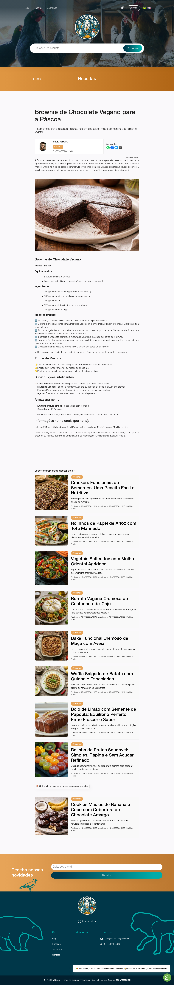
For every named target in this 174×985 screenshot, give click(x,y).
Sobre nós (52, 8)
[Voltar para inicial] (87, 40)
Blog (27, 8)
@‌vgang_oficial (89, 921)
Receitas (38, 8)
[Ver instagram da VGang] (123, 9)
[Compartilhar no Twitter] (116, 149)
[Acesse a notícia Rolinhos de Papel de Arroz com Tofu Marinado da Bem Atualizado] (51, 545)
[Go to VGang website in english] (149, 8)
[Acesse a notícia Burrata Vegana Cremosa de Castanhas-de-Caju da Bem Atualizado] (51, 624)
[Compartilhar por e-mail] (120, 149)
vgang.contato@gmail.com (116, 939)
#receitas (77, 477)
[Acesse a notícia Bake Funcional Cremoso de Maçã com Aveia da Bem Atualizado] (51, 660)
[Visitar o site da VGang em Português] (144, 8)
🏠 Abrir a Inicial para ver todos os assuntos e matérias (62, 786)
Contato (133, 8)
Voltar (38, 79)
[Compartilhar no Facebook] (112, 149)
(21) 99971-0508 (112, 944)
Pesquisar (135, 48)
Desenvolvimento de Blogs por (110, 980)
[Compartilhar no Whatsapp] (108, 149)
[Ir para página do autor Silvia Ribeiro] (42, 146)
